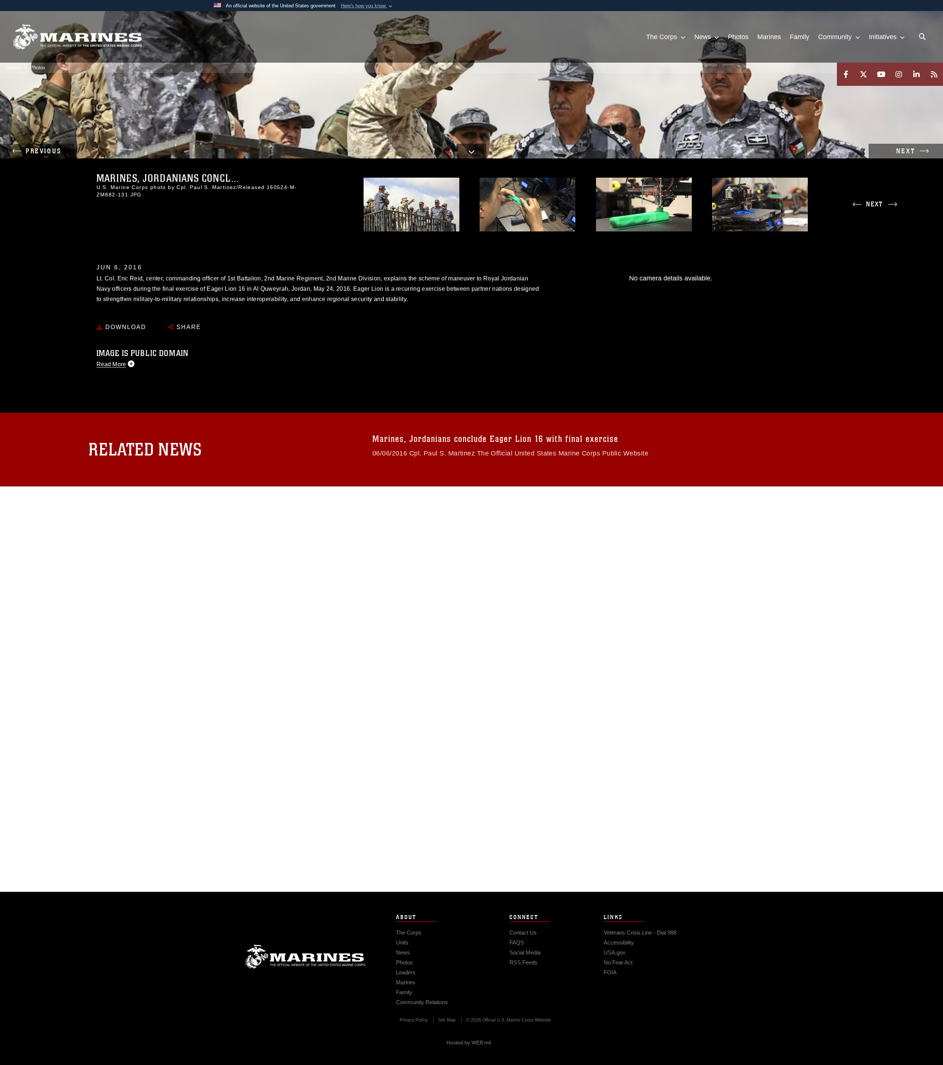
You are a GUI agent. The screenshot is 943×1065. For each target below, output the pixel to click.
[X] (863, 74)
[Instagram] (899, 74)
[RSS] (934, 74)
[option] (411, 204)
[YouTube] (881, 74)
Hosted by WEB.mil (468, 1042)
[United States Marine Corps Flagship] (77, 37)
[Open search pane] (922, 37)
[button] (367, 6)
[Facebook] (846, 74)
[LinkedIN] (916, 74)
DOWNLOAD (124, 327)
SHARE (187, 327)
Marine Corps (305, 956)
